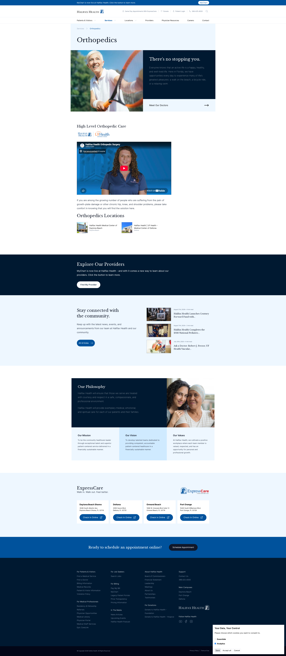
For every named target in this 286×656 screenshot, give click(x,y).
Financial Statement (153, 580)
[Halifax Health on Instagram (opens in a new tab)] (191, 621)
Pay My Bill (115, 588)
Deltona (182, 599)
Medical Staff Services (86, 624)
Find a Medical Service (86, 576)
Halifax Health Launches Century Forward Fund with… (191, 315)
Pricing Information (119, 602)
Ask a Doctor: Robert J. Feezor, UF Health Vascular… (191, 347)
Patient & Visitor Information (88, 590)
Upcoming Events (118, 618)
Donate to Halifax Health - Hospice (159, 617)
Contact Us (183, 576)
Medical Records (84, 587)
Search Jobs (116, 576)
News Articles (117, 614)
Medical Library (83, 617)
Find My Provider (88, 285)
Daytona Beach (185, 592)
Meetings (148, 587)
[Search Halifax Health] (206, 11)
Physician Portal (83, 620)
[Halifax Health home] (90, 11)
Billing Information (84, 583)
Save (218, 650)
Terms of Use (205, 650)
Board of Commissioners (155, 576)
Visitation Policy (83, 594)
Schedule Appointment (183, 547)
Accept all (227, 650)
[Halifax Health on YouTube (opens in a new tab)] (180, 621)
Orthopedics (95, 28)
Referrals (80, 609)
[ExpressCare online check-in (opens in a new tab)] (195, 490)
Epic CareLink (82, 627)
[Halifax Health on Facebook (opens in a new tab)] (186, 621)
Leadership (149, 583)
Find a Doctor (82, 580)
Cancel (237, 650)
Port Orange (184, 595)
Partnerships (150, 594)
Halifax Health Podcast (120, 622)
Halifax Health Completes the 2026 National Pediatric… (189, 331)
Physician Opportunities (87, 613)
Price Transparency (119, 599)
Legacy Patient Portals (120, 595)
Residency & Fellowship (86, 606)
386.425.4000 (185, 580)
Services (80, 28)
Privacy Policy (194, 650)
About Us (149, 590)
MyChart (203, 3)
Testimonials (150, 597)
